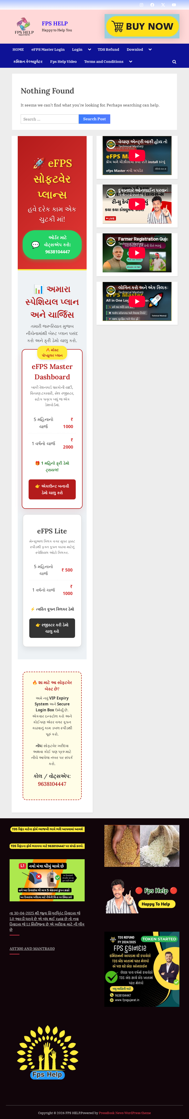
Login (77, 49)
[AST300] (142, 26)
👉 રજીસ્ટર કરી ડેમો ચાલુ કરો (52, 628)
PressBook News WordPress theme (125, 1113)
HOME (18, 49)
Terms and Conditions (104, 61)
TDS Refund (108, 49)
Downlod (135, 49)
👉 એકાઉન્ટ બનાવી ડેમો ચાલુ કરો (52, 489)
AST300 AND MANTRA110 (32, 948)
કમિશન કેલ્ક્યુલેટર (28, 61)
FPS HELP (55, 23)
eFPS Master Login (48, 49)
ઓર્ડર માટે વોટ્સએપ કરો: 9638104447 (51, 244)
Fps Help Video (63, 61)
